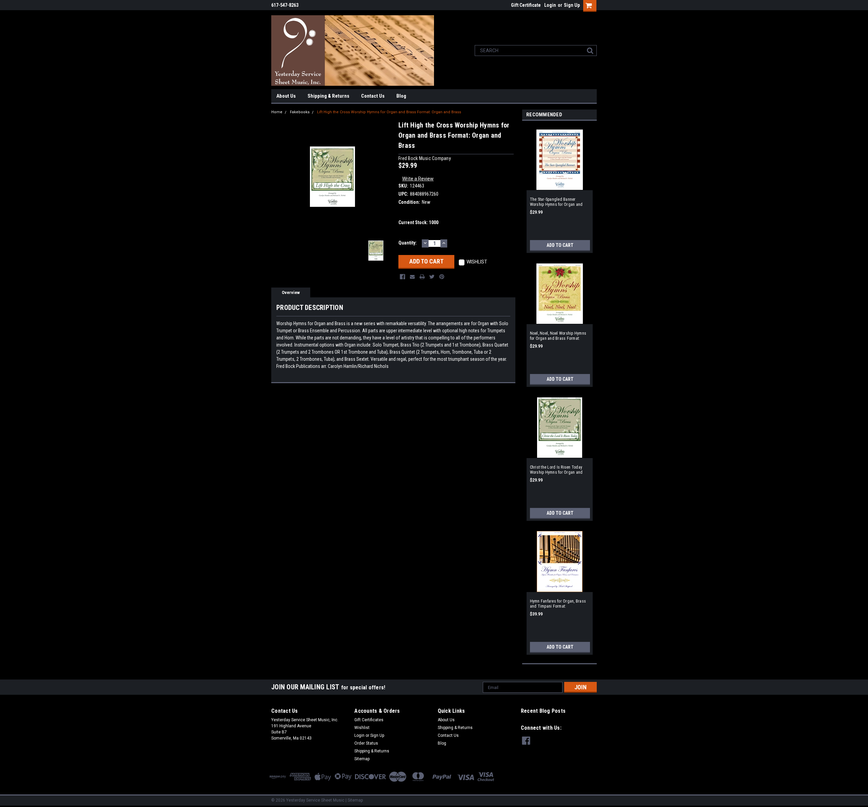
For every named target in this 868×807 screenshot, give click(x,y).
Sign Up (572, 5)
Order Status (366, 743)
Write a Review (418, 178)
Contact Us (372, 96)
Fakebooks (300, 112)
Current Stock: (418, 222)
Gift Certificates (368, 719)
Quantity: (407, 242)
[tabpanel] (559, 188)
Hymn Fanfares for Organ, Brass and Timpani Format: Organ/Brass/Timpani (558, 604)
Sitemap (362, 758)
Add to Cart (560, 245)
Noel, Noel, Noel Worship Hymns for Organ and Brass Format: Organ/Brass (558, 336)
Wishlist (362, 727)
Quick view (559, 186)
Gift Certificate (526, 5)
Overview (291, 292)
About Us (286, 96)
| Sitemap (354, 800)
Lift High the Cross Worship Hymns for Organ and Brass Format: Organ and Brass (389, 112)
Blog (401, 96)
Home (276, 112)
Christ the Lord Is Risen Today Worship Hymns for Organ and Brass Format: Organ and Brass (558, 470)
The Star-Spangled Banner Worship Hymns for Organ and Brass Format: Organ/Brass (556, 202)
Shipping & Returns (328, 96)
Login (550, 5)
